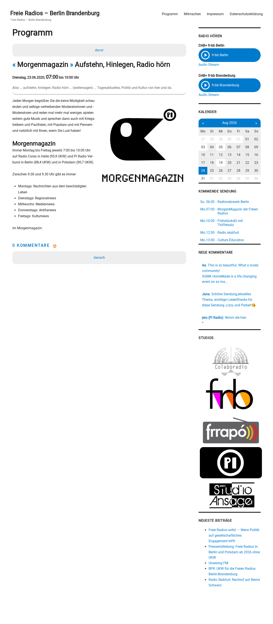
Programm (170, 14)
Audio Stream (209, 65)
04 (212, 147)
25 (212, 171)
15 (247, 155)
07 (238, 147)
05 (221, 147)
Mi (221, 131)
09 (256, 147)
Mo (202, 131)
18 (212, 163)
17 (203, 163)
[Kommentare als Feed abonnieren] (99, 246)
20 (229, 163)
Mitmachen (192, 14)
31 (238, 139)
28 (212, 139)
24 (203, 171)
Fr (238, 131)
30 (229, 139)
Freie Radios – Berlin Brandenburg (55, 13)
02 (256, 139)
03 (203, 147)
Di (211, 131)
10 (203, 155)
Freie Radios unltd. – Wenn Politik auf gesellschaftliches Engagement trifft (234, 535)
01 (247, 139)
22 (247, 163)
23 (256, 163)
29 (221, 139)
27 (203, 139)
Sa (247, 131)
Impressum (215, 14)
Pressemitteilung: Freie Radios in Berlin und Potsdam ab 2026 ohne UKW (234, 552)
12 (221, 155)
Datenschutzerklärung (246, 14)
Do (229, 131)
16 (256, 155)
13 (229, 155)
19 (221, 163)
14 (238, 155)
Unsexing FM (218, 563)
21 (238, 163)
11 (212, 155)
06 (229, 147)
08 (247, 147)
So (256, 131)
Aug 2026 (229, 123)
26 (221, 171)
